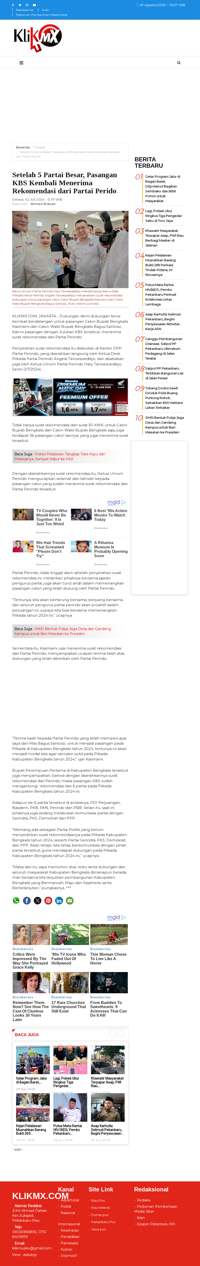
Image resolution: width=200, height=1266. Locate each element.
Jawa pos (98, 1229)
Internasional (69, 1224)
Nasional (68, 1213)
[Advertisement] (100, 109)
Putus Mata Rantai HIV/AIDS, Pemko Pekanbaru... (67, 1129)
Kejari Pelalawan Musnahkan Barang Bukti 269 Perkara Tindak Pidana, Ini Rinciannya (160, 265)
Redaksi (143, 1200)
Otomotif (69, 1256)
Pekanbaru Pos (103, 1222)
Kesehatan (70, 1230)
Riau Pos (98, 1200)
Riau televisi (100, 1207)
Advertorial (70, 1200)
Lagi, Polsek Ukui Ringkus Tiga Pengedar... (66, 1082)
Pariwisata (69, 1243)
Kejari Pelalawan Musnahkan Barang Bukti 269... (31, 1129)
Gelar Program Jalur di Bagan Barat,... (31, 1080)
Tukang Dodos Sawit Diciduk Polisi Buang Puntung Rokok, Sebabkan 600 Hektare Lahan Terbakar (164, 397)
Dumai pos (99, 1215)
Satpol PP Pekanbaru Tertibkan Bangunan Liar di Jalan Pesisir (164, 373)
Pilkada (40, 147)
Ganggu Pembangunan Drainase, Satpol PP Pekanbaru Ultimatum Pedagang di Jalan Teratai (163, 348)
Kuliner (66, 1249)
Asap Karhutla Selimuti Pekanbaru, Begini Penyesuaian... (107, 1129)
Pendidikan (70, 1237)
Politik (66, 1206)
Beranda (23, 147)
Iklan (45, 10)
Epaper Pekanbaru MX (156, 1224)
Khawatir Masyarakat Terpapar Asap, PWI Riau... (107, 1082)
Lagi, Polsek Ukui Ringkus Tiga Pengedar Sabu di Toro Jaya (163, 216)
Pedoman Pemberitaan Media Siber (42, 15)
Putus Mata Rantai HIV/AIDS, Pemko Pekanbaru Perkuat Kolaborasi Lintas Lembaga (160, 294)
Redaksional (24, 10)
